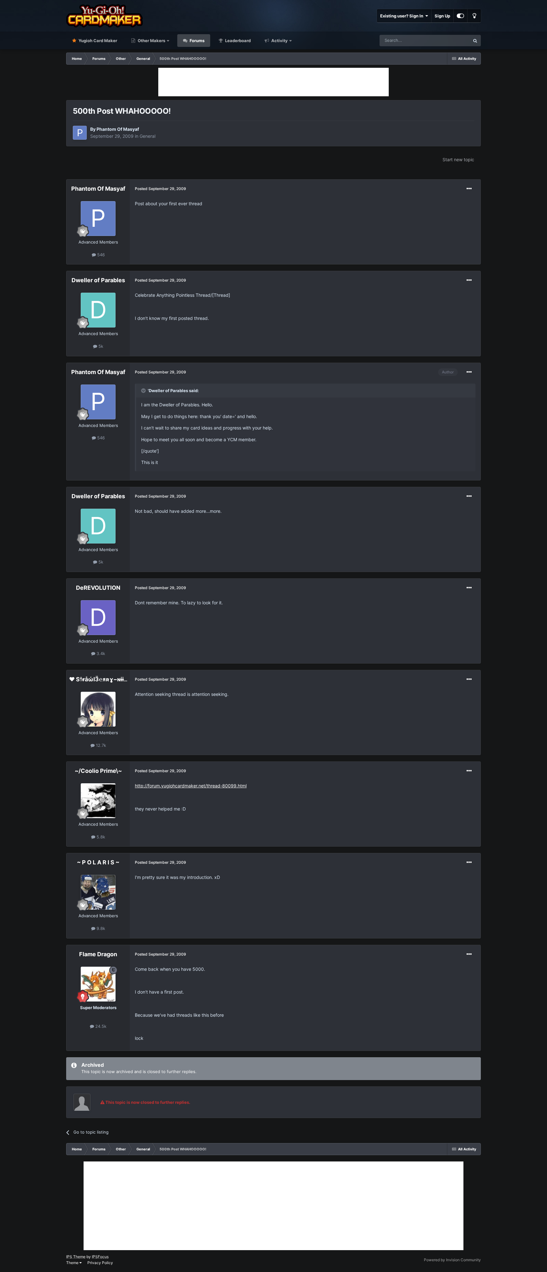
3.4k (100, 653)
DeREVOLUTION (98, 587)
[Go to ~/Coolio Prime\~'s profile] (98, 800)
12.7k (100, 745)
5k (100, 346)
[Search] (475, 40)
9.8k (100, 928)
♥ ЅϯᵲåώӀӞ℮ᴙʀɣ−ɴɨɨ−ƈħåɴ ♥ (108, 679)
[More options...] (469, 189)
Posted (160, 188)
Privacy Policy (100, 1262)
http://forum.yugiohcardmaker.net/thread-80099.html (191, 785)
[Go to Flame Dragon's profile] (98, 984)
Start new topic (458, 159)
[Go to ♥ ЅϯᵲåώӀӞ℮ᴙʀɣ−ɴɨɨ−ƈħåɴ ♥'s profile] (98, 709)
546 (100, 254)
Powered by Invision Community (452, 1259)
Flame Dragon (98, 954)
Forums (196, 40)
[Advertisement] (273, 82)
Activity (279, 40)
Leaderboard (237, 40)
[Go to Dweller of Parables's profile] (98, 310)
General (147, 136)
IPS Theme (75, 1256)
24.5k (100, 1026)
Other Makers (151, 40)
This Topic (452, 40)
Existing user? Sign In (402, 15)
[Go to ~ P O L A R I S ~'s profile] (98, 892)
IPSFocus (100, 1256)
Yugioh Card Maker (97, 40)
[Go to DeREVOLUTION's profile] (98, 617)
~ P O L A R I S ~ (98, 862)
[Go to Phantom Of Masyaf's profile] (80, 133)
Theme (72, 1262)
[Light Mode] (474, 15)
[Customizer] (460, 15)
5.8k (100, 836)
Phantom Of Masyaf (118, 129)
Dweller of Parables (98, 280)
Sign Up (442, 15)
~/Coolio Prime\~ (98, 770)
